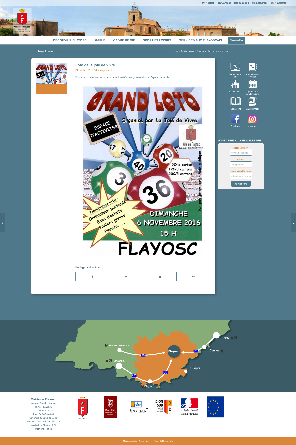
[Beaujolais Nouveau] (2, 222)
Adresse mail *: (241, 147)
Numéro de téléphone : (241, 171)
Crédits (141, 441)
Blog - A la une (45, 51)
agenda (202, 51)
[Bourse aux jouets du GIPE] (293, 222)
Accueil (192, 51)
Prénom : (241, 159)
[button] (91, 407)
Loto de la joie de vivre (95, 64)
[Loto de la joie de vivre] (51, 78)
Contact (149, 441)
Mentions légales (43, 428)
